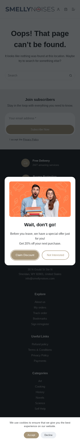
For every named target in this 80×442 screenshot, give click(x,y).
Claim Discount (25, 255)
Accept (31, 435)
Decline (48, 435)
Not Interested (55, 255)
